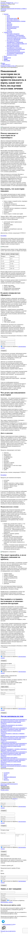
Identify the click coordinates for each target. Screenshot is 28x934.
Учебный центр (8, 32)
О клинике (6, 772)
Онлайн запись (5, 790)
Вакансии (9, 25)
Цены (8, 16)
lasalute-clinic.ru (15, 798)
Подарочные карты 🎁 (13, 18)
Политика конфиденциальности (9, 783)
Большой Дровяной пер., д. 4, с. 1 (9, 2)
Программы (7, 60)
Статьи (9, 29)
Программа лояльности (13, 19)
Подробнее (3, 235)
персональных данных (7, 902)
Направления (7, 57)
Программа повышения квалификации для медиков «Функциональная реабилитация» (16, 48)
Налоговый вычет (11, 28)
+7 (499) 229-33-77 (5, 64)
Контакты (9, 31)
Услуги (5, 774)
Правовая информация (13, 26)
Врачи (5, 56)
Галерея (9, 22)
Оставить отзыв (5, 786)
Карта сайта (4, 785)
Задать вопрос (4, 686)
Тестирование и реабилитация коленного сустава (15, 54)
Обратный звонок (5, 788)
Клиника (6, 14)
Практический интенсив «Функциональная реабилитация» (16, 51)
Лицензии (9, 24)
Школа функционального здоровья (16, 21)
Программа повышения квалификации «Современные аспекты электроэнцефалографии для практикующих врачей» (17, 43)
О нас (8, 15)
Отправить (3, 350)
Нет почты (3, 854)
